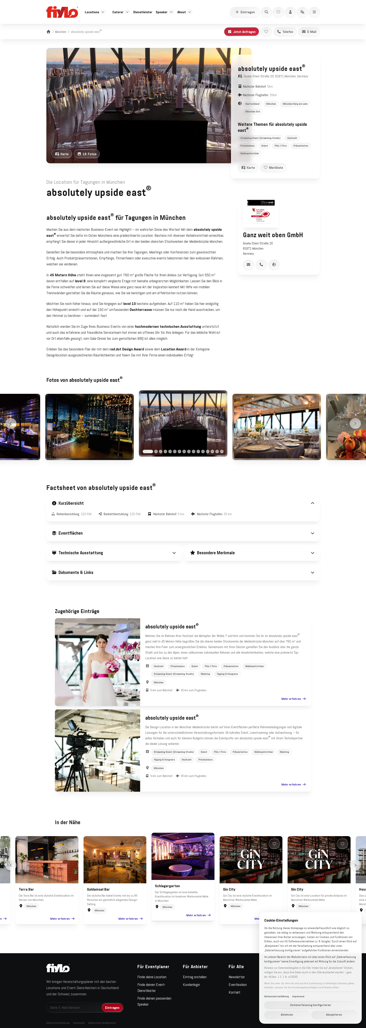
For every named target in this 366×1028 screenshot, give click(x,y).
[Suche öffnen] (266, 12)
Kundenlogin (191, 985)
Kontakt (234, 992)
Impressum (79, 1023)
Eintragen (248, 12)
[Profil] (290, 12)
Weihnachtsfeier (249, 153)
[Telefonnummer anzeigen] (261, 264)
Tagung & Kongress (227, 674)
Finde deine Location (151, 977)
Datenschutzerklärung (58, 1023)
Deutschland (252, 104)
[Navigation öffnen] (314, 12)
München (60, 31)
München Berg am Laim (295, 104)
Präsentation (301, 145)
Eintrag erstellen (195, 977)
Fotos (89, 154)
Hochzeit (292, 138)
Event (265, 145)
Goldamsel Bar (98, 889)
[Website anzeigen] (274, 264)
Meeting (205, 674)
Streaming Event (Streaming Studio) (260, 138)
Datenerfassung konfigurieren (310, 1004)
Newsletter (237, 977)
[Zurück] (10, 423)
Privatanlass (247, 145)
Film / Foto (281, 145)
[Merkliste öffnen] (278, 12)
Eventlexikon (238, 985)
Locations (92, 12)
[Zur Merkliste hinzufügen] (266, 31)
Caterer (117, 12)
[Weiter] (355, 423)
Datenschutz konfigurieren (102, 1023)
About (181, 12)
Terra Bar (26, 889)
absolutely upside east (172, 626)
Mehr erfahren (291, 698)
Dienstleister (142, 12)
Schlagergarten (167, 886)
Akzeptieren (334, 1014)
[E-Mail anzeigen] (248, 264)
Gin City (229, 889)
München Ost (252, 111)
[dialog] (310, 968)
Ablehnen (287, 1014)
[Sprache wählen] (302, 12)
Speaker (162, 12)
